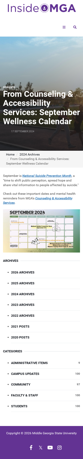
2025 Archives (22, 283)
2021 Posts (20, 326)
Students (45, 406)
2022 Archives (22, 316)
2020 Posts (20, 337)
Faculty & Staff (45, 395)
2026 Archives (22, 272)
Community (45, 384)
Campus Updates (45, 374)
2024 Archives (30, 154)
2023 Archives (22, 305)
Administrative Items (45, 363)
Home (10, 154)
